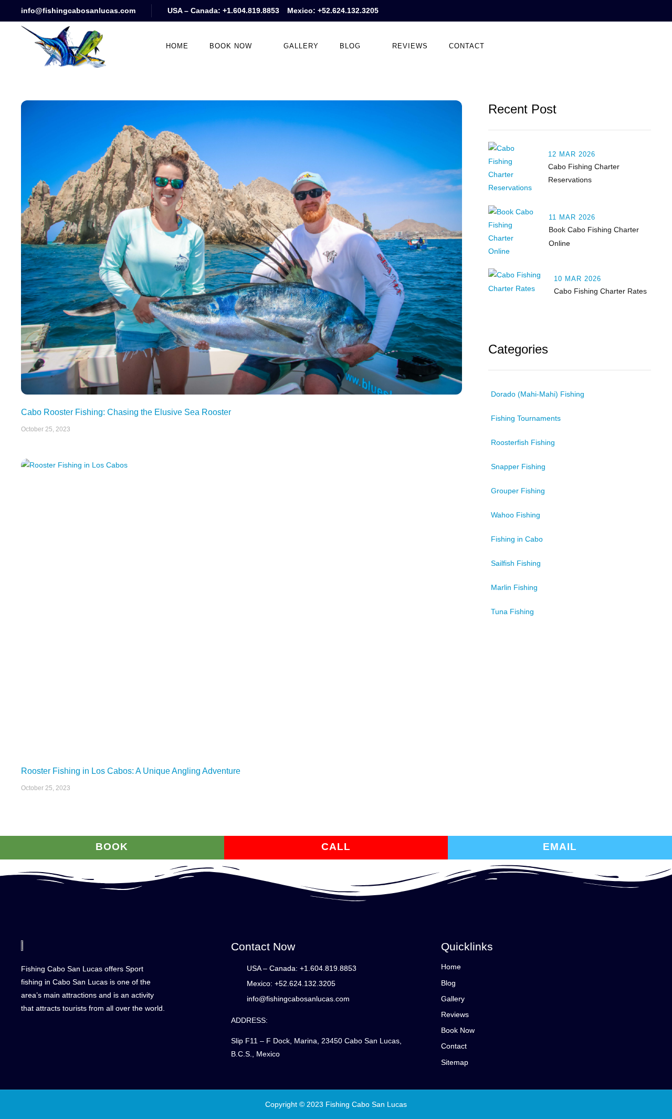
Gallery (301, 46)
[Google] (563, 11)
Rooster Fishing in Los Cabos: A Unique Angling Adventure (130, 770)
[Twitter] (626, 11)
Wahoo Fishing (515, 515)
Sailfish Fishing (516, 563)
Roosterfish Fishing (523, 442)
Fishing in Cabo (517, 539)
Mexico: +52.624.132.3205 (333, 10)
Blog (350, 46)
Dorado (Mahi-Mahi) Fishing (537, 394)
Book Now (230, 46)
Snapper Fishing (518, 466)
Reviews (410, 46)
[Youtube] (584, 11)
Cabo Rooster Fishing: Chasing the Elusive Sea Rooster (126, 412)
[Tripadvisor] (647, 11)
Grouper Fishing (518, 490)
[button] (539, 45)
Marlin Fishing (514, 587)
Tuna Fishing (512, 611)
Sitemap (454, 1062)
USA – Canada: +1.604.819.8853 (223, 10)
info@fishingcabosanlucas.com (78, 10)
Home (177, 46)
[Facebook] (605, 11)
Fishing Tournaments (526, 418)
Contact (467, 46)
